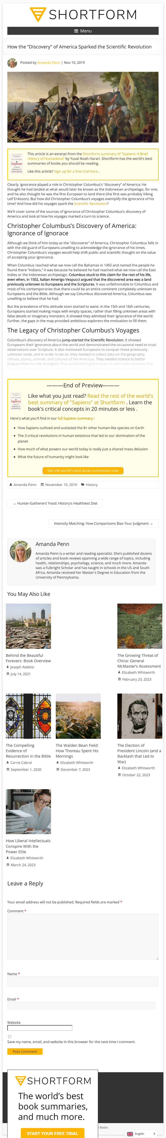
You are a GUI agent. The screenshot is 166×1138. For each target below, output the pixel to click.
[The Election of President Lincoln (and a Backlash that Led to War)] (140, 695)
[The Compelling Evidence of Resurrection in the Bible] (28, 695)
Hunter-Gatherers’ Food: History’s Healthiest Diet (55, 503)
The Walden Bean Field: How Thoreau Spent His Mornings (77, 751)
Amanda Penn (48, 62)
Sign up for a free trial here (76, 171)
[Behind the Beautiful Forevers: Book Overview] (28, 605)
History (92, 484)
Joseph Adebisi (22, 667)
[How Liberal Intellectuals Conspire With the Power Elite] (28, 791)
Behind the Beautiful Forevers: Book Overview (28, 658)
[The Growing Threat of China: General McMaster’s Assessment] (140, 605)
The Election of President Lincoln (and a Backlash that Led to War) (139, 753)
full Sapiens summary (76, 418)
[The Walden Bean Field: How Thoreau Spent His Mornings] (78, 695)
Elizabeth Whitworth (138, 672)
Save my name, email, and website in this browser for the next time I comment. (71, 1041)
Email (13, 999)
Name (13, 973)
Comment (16, 911)
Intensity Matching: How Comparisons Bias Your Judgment (103, 523)
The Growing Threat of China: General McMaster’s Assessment (139, 661)
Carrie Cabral (21, 762)
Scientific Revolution (90, 203)
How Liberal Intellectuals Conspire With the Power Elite (28, 846)
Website (14, 1022)
